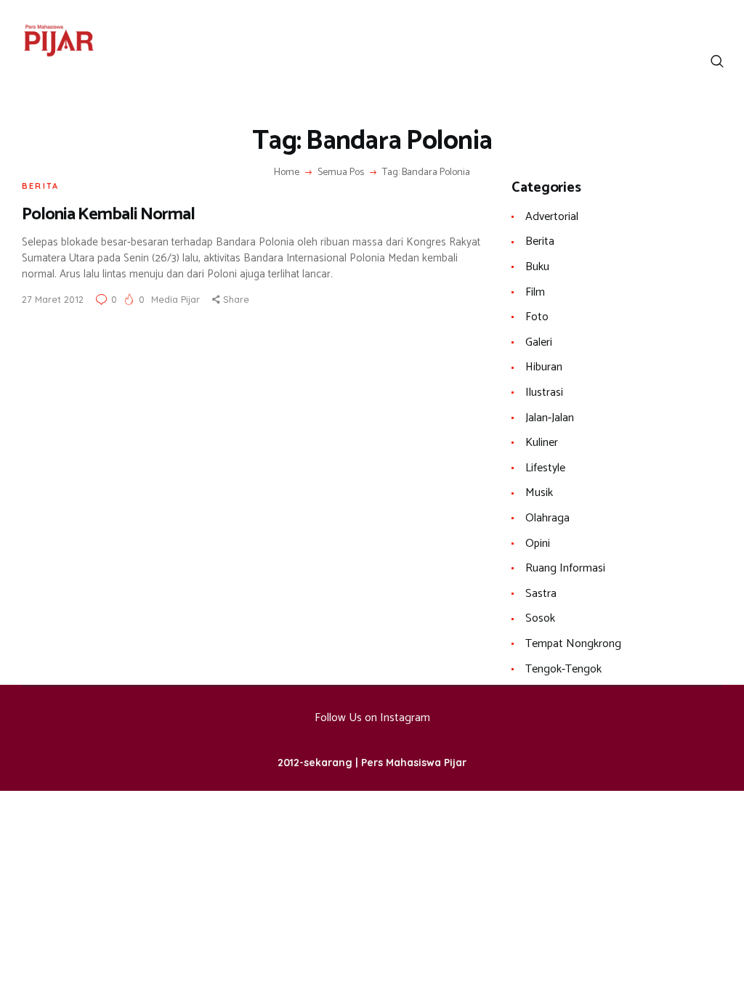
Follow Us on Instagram (372, 718)
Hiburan (543, 367)
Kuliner (541, 442)
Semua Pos (341, 172)
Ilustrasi (544, 392)
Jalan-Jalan (549, 418)
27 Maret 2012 (53, 299)
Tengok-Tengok (563, 669)
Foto (537, 317)
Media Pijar (177, 299)
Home (286, 172)
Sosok (540, 618)
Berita (40, 186)
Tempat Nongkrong (573, 644)
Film (535, 292)
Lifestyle (545, 468)
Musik (539, 493)
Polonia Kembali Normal (108, 214)
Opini (537, 543)
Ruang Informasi (565, 568)
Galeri (538, 342)
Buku (537, 267)
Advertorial (551, 217)
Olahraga (547, 518)
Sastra (541, 593)
